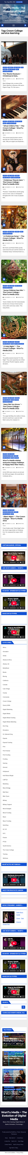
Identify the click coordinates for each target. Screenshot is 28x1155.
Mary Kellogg (11, 69)
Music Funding (7, 821)
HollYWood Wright (8, 775)
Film (22, 67)
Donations (6, 730)
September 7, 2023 (10, 1079)
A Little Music (20, 1138)
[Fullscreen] (23, 562)
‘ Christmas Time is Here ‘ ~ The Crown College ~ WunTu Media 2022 (14, 182)
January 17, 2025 (10, 1043)
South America (7, 846)
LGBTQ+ (5, 779)
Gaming (5, 763)
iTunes (18, 918)
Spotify (18, 915)
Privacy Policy (19, 1152)
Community (10, 67)
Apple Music (19, 912)
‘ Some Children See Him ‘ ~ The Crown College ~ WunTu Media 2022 (14, 292)
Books (4, 672)
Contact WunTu (8, 1144)
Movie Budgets (7, 808)
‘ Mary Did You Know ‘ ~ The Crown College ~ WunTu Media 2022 (12, 406)
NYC (4, 833)
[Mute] (20, 562)
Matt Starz (5, 792)
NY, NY (5, 829)
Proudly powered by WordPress (9, 1132)
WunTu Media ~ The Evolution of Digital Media (14, 11)
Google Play (6, 924)
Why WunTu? (12, 1138)
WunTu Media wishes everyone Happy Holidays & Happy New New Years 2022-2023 (13, 463)
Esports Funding (7, 742)
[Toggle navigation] (14, 25)
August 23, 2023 (10, 1096)
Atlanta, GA (6, 664)
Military (5, 800)
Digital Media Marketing (9, 722)
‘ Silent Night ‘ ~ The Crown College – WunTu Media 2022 (14, 519)
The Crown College (7, 71)
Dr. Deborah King (8, 734)
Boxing (5, 676)
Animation (6, 651)
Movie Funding (7, 812)
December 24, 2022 (9, 297)
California (5, 680)
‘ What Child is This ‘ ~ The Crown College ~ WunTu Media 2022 (13, 128)
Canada (5, 684)
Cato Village (6, 688)
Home (6, 1138)
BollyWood (6, 668)
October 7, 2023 (10, 1061)
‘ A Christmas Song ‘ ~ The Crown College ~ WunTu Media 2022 (13, 238)
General (5, 69)
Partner (16, 399)
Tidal (22, 918)
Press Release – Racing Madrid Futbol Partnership (13, 1041)
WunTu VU (14, 1141)
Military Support (7, 804)
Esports (5, 738)
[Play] (5, 562)
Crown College (7, 701)
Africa (4, 647)
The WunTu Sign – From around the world (12, 1076)
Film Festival (6, 750)
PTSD (4, 841)
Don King (5, 726)
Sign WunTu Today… (14, 1147)
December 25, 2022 (9, 78)
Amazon (18, 922)
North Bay (5, 825)
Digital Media (6, 713)
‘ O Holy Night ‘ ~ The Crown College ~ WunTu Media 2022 (13, 348)
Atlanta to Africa (7, 660)
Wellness (5, 858)
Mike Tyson (6, 796)
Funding (5, 759)
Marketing (5, 784)
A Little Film (7, 1141)
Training (5, 854)
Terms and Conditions (10, 1152)
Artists (5, 67)
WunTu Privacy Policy (18, 1144)
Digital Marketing (7, 709)
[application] (14, 557)
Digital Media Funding (8, 455)
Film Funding (6, 755)
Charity (5, 693)
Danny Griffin (17, 67)
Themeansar (14, 1134)
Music (17, 69)
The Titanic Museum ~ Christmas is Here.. (12, 75)
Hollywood (6, 771)
